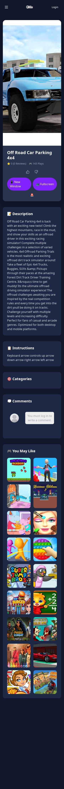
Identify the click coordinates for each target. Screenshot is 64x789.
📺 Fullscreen (45, 184)
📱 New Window (15, 184)
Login (55, 7)
